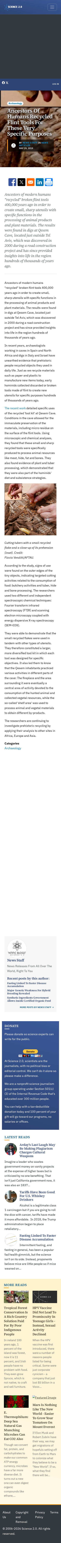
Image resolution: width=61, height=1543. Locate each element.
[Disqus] (30, 796)
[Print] (49, 182)
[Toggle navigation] (52, 7)
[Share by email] (30, 182)
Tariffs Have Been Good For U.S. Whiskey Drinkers (37, 1196)
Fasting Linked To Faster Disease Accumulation (26, 984)
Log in (55, 84)
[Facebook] (4, 83)
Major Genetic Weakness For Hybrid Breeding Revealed (28, 991)
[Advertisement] (30, 46)
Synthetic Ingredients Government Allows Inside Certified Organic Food (29, 999)
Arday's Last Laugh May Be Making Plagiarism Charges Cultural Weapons (37, 1150)
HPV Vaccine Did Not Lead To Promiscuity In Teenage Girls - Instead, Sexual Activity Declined (44, 1321)
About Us (6, 1514)
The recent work (15, 408)
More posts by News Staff (35, 1007)
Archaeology (15, 103)
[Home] (14, 7)
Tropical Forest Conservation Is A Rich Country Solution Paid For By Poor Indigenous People (16, 1321)
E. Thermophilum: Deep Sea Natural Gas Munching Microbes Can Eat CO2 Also (16, 1425)
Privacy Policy (40, 1514)
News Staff (30, 142)
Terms (54, 1512)
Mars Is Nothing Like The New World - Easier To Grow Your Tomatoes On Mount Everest (45, 1416)
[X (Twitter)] (7, 83)
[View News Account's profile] (13, 145)
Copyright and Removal (22, 1517)
